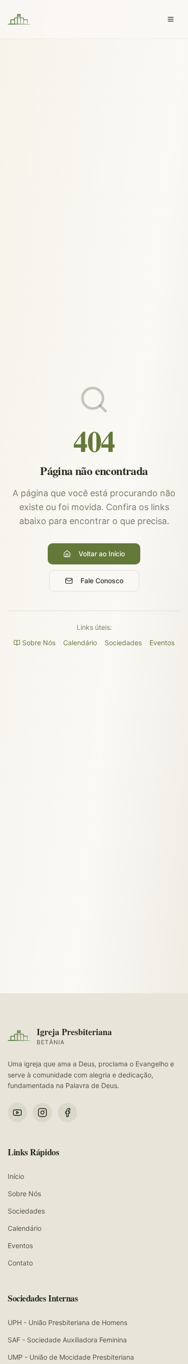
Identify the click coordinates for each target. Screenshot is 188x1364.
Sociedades (123, 642)
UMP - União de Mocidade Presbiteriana (71, 1357)
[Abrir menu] (170, 19)
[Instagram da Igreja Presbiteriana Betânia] (42, 1112)
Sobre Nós (38, 642)
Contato (20, 1263)
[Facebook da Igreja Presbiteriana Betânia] (67, 1112)
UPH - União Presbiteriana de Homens (67, 1322)
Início (16, 1176)
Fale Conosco (102, 580)
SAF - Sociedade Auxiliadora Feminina (67, 1340)
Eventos (162, 642)
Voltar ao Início (102, 554)
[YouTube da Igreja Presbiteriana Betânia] (17, 1112)
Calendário (80, 642)
